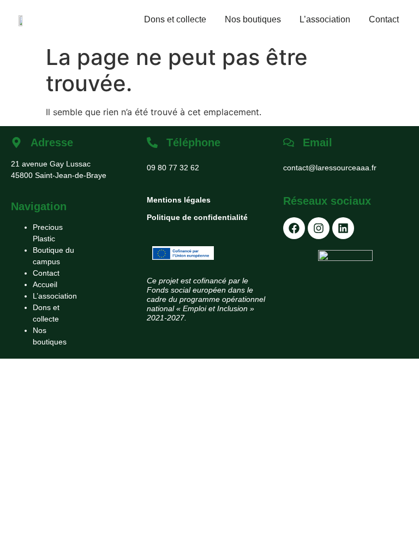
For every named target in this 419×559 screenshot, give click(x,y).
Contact (384, 19)
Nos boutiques (253, 19)
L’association (325, 19)
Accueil (45, 284)
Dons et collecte (175, 19)
